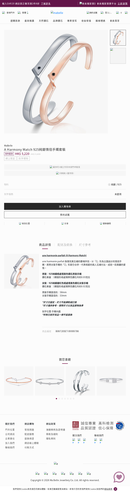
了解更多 (46, 3)
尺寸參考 (85, 245)
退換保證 (29, 438)
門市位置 (10, 429)
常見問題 (29, 429)
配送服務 (29, 434)
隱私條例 (108, 489)
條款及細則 (52, 434)
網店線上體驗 (32, 442)
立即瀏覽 (123, 3)
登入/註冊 (109, 12)
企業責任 (10, 438)
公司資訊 (10, 434)
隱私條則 (51, 438)
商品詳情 (45, 245)
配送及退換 (65, 245)
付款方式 (29, 447)
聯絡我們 (10, 447)
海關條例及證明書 (55, 429)
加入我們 (10, 442)
